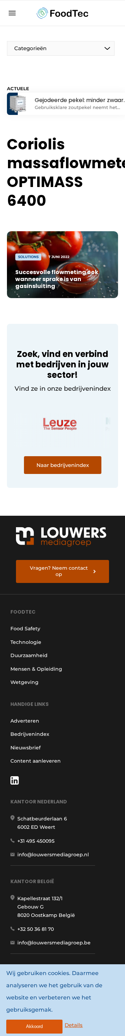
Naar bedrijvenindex (62, 465)
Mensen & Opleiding (36, 669)
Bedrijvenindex (29, 734)
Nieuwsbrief (25, 748)
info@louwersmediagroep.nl (53, 854)
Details (74, 1025)
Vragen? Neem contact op (59, 571)
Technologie (25, 642)
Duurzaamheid (29, 655)
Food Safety (25, 628)
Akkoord (34, 1026)
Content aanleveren (35, 761)
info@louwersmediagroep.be (54, 943)
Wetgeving (24, 682)
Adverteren (24, 721)
